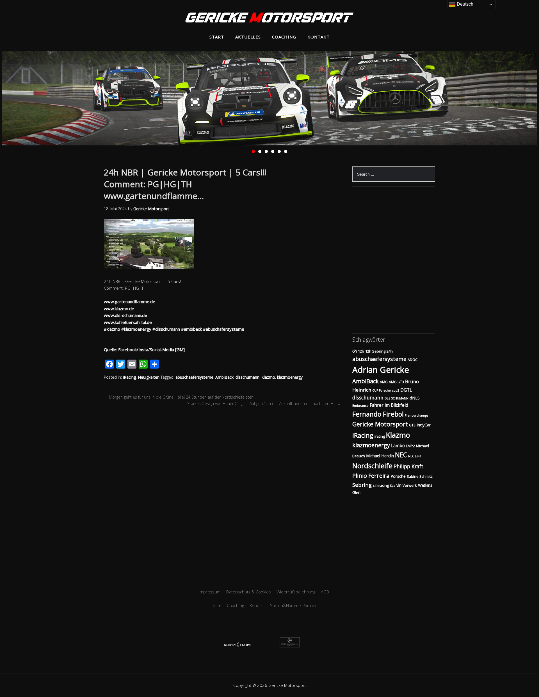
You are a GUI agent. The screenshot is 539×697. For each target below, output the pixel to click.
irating (379, 436)
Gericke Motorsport (380, 424)
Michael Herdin (380, 455)
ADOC (412, 359)
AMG (384, 381)
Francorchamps (416, 415)
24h (390, 351)
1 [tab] (253, 151)
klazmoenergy (290, 377)
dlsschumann (247, 377)
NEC (401, 455)
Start (216, 37)
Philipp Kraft (408, 466)
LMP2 (410, 445)
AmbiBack (224, 377)
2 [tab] (259, 151)
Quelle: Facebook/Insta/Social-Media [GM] (144, 349)
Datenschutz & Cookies (248, 592)
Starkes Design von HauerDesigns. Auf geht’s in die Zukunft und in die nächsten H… (264, 403)
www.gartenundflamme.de (129, 301)
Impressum (210, 592)
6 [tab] (285, 151)
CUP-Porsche (381, 390)
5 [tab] (279, 151)
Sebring (362, 484)
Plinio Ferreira (370, 475)
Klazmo (268, 377)
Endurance (360, 406)
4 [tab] (272, 151)
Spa (392, 486)
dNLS (415, 398)
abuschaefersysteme (194, 377)
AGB (325, 592)
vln (398, 485)
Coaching (284, 37)
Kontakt (318, 37)
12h (361, 351)
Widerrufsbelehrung (296, 592)
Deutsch (464, 4)
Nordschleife (372, 465)
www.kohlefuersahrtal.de (128, 322)
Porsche (398, 476)
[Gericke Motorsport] (269, 18)
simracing (381, 485)
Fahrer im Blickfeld (389, 405)
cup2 (395, 390)
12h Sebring (375, 351)
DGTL (406, 390)
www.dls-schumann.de (125, 315)
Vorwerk (410, 485)
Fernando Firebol (378, 414)
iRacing (129, 377)
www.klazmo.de (119, 308)
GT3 (412, 425)
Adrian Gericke (380, 369)
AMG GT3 (396, 381)
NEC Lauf (414, 456)
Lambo (398, 445)
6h (354, 351)
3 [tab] (266, 151)
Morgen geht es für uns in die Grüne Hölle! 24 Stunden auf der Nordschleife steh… (180, 397)
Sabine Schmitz (420, 476)
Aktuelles (248, 37)
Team (216, 605)
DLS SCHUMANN (396, 398)
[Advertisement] (269, 535)
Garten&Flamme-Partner (293, 605)
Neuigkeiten (148, 377)
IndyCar (424, 425)
